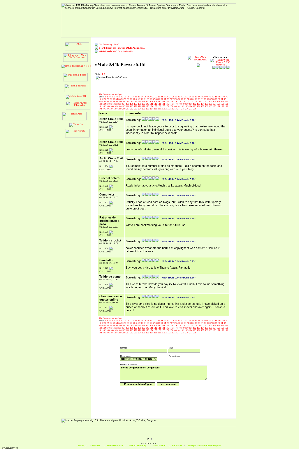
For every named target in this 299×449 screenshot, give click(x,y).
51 (108, 99)
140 (148, 104)
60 (134, 99)
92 (225, 99)
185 (195, 106)
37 (199, 96)
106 (144, 101)
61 (136, 99)
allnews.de (177, 445)
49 (102, 99)
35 (193, 96)
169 (132, 106)
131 (112, 104)
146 (171, 104)
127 (226, 101)
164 (112, 106)
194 (100, 108)
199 (120, 108)
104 (136, 101)
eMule (81, 445)
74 (173, 99)
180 (175, 106)
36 (196, 96)
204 (140, 108)
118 (191, 101)
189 (211, 106)
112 (168, 101)
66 (151, 99)
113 (172, 101)
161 (100, 106)
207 (152, 108)
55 (119, 99)
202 (132, 108)
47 (227, 96)
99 (117, 101)
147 (175, 104)
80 (191, 99)
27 (170, 96)
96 (108, 101)
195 (104, 108)
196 (108, 108)
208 (156, 108)
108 (152, 101)
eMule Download (115, 445)
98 (114, 101)
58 (128, 99)
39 (204, 96)
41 (210, 96)
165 (116, 106)
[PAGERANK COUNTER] (149, 439)
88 (213, 99)
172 (144, 106)
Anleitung (141, 445)
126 (223, 101)
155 (207, 104)
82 (196, 99)
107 (148, 101)
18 (145, 96)
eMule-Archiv (159, 445)
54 (117, 99)
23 (159, 96)
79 (188, 99)
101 (124, 101)
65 (148, 99)
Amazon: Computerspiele (209, 445)
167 (124, 106)
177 (163, 106)
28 (173, 96)
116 (183, 101)
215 (183, 108)
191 (219, 106)
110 (160, 101)
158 (219, 104)
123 (211, 101)
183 (187, 106)
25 (165, 96)
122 (207, 101)
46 (224, 96)
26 (167, 96)
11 (125, 96)
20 (150, 96)
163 (108, 106)
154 (203, 104)
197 (112, 108)
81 (193, 99)
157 (215, 104)
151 (191, 104)
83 (199, 99)
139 (144, 104)
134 (124, 104)
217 (191, 108)
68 (156, 99)
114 (176, 101)
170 (136, 106)
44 (219, 96)
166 (120, 106)
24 (162, 96)
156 (211, 104)
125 (219, 101)
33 (187, 96)
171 (140, 106)
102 (128, 101)
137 (136, 104)
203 (136, 108)
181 (179, 106)
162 (104, 106)
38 (202, 96)
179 (171, 106)
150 (187, 104)
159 (223, 104)
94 (102, 101)
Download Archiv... (117, 51)
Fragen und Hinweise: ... (122, 48)
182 (183, 106)
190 (215, 106)
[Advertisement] (157, 82)
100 (120, 101)
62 (139, 99)
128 (100, 104)
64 (145, 99)
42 (213, 96)
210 (163, 108)
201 (128, 108)
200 (124, 108)
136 (132, 104)
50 (105, 99)
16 (139, 96)
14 (133, 96)
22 (156, 96)
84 (202, 99)
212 (171, 108)
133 (120, 104)
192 (223, 106)
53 (114, 99)
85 (205, 99)
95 (105, 101)
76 (179, 99)
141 (152, 104)
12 (128, 96)
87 (210, 99)
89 (216, 99)
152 (195, 104)
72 (168, 99)
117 (187, 101)
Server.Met (95, 445)
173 (148, 106)
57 (125, 99)
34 (190, 96)
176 (160, 106)
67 (154, 99)
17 (142, 96)
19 (147, 96)
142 (156, 104)
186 (199, 106)
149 (183, 104)
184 (191, 106)
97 (111, 101)
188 (207, 106)
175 (156, 106)
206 (148, 108)
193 (226, 106)
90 (219, 99)
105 (140, 101)
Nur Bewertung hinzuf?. (109, 44)
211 (167, 108)
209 (160, 108)
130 (108, 104)
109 (156, 101)
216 (187, 108)
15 (136, 96)
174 (152, 106)
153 (199, 104)
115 (179, 101)
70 (162, 99)
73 (171, 99)
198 (116, 108)
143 (160, 104)
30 (179, 96)
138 (140, 104)
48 (99, 99)
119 (195, 101)
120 (199, 101)
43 (216, 96)
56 (122, 99)
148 (179, 104)
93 (99, 101)
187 (203, 106)
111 (164, 101)
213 (175, 108)
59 (131, 99)
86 (208, 99)
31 (182, 96)
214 (179, 108)
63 (142, 99)
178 (167, 106)
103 (132, 101)
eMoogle (192, 445)
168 (128, 106)
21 (153, 96)
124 (215, 101)
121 (203, 101)
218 (194, 108)
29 (176, 96)
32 (184, 96)
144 (163, 104)
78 (185, 99)
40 (207, 96)
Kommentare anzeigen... (111, 94)
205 (144, 108)
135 (128, 104)
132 (116, 104)
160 (226, 104)
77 (182, 99)
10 (122, 96)
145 (167, 104)
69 (159, 99)
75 (176, 99)
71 (165, 99)
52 (111, 99)
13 (130, 96)
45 (221, 96)
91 (222, 99)
